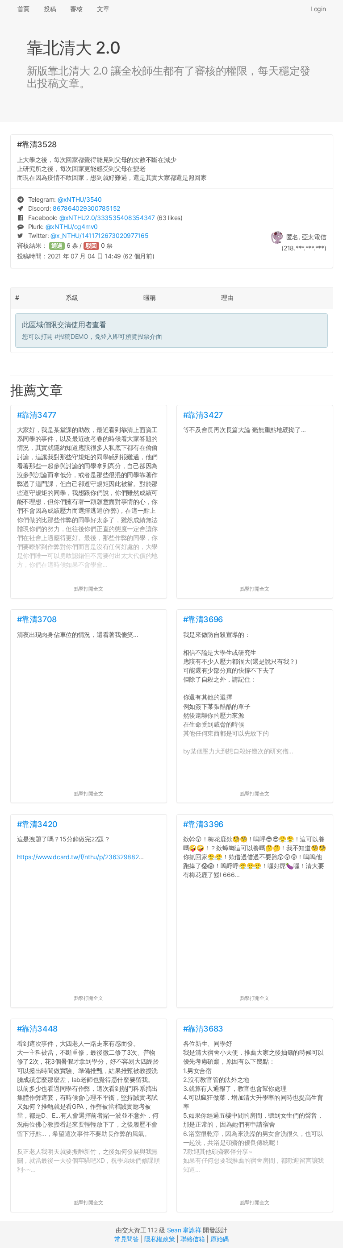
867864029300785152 (86, 208)
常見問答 (126, 1239)
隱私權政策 (159, 1239)
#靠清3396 (203, 824)
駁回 (91, 245)
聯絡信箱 (192, 1239)
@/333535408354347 (107, 217)
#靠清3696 (203, 619)
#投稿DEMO (71, 336)
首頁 (23, 8)
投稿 (50, 8)
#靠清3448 (37, 1028)
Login (318, 8)
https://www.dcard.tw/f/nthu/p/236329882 (78, 857)
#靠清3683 (203, 1028)
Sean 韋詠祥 (184, 1230)
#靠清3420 (37, 824)
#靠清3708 (37, 619)
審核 (76, 8)
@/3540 (80, 199)
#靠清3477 (36, 415)
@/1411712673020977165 (99, 235)
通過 (57, 245)
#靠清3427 (203, 415)
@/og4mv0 (72, 226)
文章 (103, 8)
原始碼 (219, 1239)
